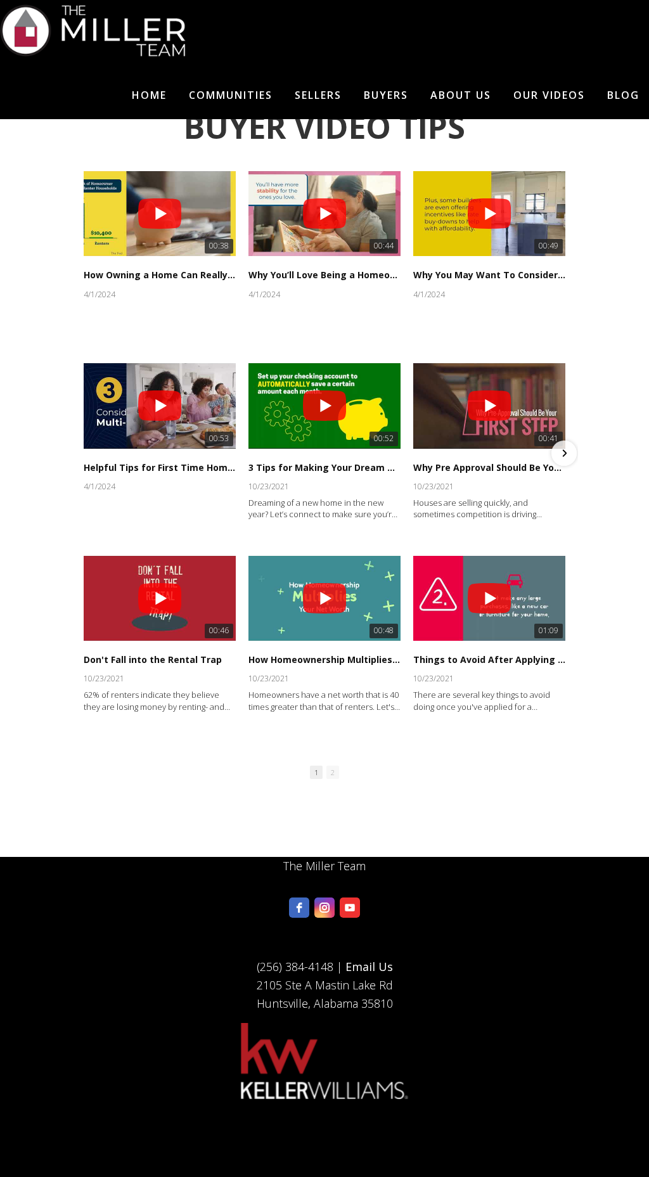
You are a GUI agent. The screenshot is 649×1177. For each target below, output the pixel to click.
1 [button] (316, 772)
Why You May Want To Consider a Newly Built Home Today (489, 275)
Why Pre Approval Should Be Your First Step (489, 467)
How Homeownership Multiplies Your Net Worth (324, 660)
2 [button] (333, 772)
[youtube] (350, 907)
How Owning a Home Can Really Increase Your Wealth (160, 275)
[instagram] (324, 907)
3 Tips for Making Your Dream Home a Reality (324, 467)
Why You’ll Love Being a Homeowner (324, 275)
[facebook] (299, 907)
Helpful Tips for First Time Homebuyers (160, 467)
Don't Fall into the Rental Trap (153, 660)
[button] (84, 453)
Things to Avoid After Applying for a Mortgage (489, 660)
